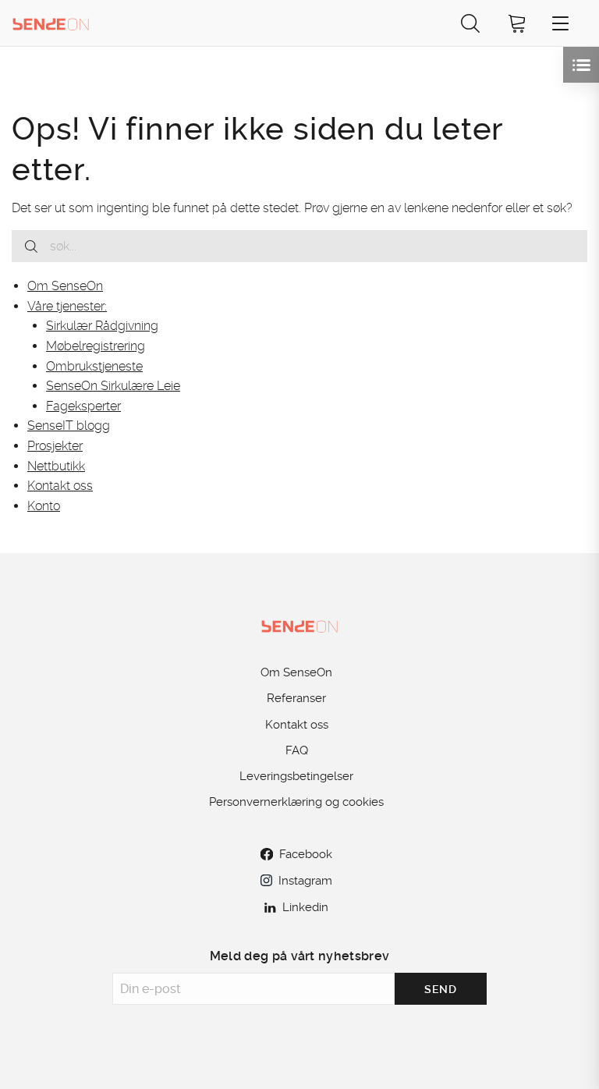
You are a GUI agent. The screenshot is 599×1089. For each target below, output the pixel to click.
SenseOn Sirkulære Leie (113, 385)
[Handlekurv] (517, 23)
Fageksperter (83, 406)
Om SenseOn (65, 285)
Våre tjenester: (67, 306)
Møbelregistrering (95, 346)
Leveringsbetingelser (296, 776)
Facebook (305, 854)
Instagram (305, 881)
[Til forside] (51, 23)
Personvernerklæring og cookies (296, 802)
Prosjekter (55, 445)
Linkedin (305, 907)
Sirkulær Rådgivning (102, 325)
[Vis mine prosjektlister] (581, 65)
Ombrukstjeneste (94, 366)
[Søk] (470, 23)
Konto (43, 505)
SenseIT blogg (68, 425)
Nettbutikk (56, 466)
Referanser (296, 698)
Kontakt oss (60, 485)
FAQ (296, 750)
